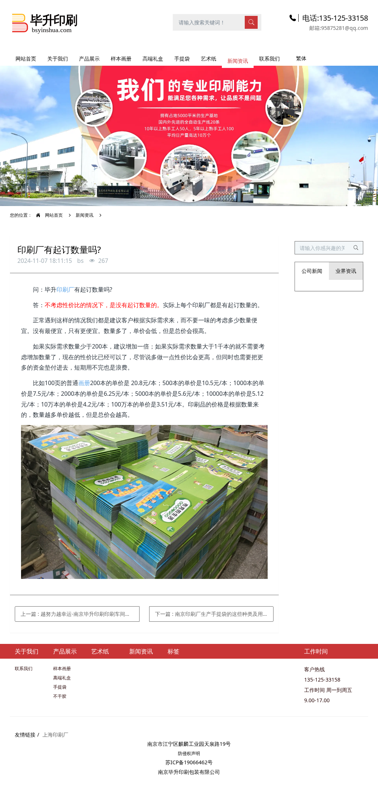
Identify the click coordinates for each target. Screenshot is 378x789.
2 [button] (193, 200)
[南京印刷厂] (45, 21)
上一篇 (80, 613)
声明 (195, 753)
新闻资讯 (84, 215)
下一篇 (211, 613)
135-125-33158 (322, 679)
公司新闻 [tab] (312, 270)
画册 (84, 383)
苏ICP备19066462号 (189, 762)
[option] (189, 132)
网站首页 (26, 58)
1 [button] (184, 200)
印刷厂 (65, 289)
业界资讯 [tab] (346, 270)
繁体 (301, 58)
